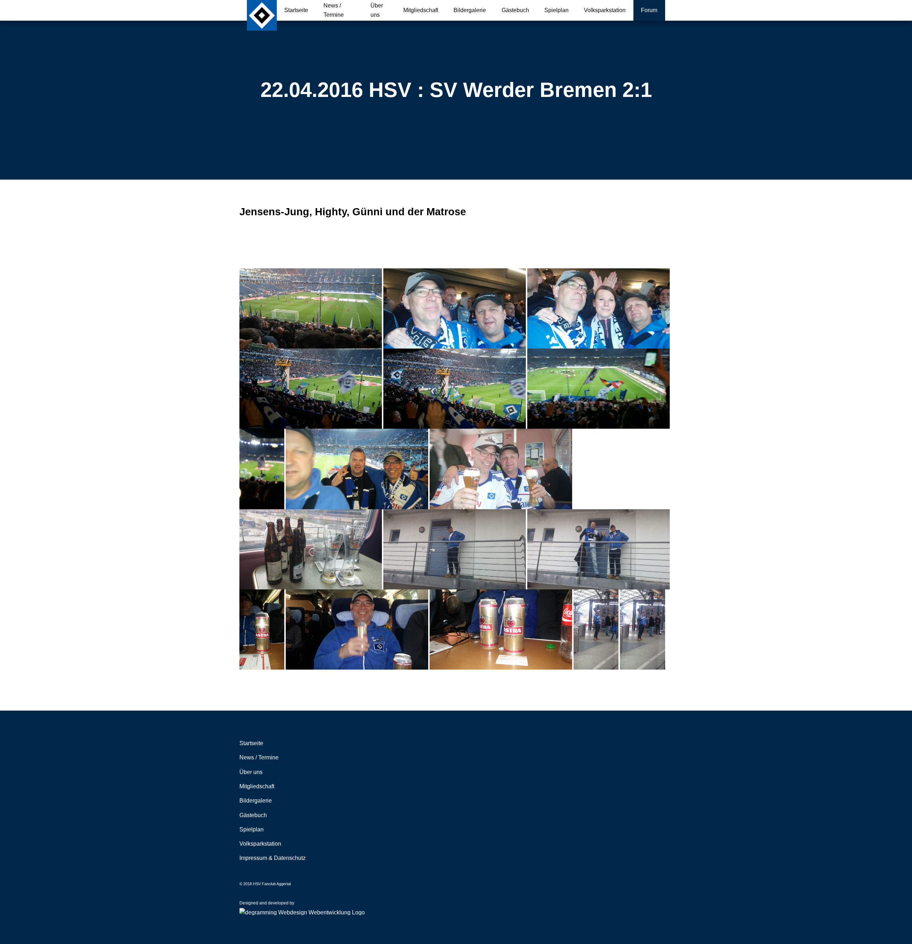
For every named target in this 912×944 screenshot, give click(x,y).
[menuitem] (296, 10)
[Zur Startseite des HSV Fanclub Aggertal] (262, 15)
